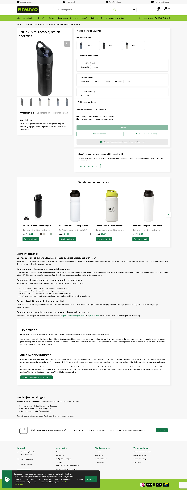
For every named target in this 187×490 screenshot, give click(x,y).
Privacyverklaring (139, 459)
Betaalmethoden (101, 459)
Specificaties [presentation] (43, 112)
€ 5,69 (28, 234)
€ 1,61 (64, 234)
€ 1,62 (137, 234)
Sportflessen (48, 24)
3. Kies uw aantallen (87, 102)
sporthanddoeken (69, 315)
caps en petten (93, 315)
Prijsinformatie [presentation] (60, 112)
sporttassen (81, 315)
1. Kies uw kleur (85, 37)
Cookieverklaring (139, 455)
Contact (98, 452)
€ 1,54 (101, 234)
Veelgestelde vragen (63, 459)
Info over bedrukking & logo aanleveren (36, 377)
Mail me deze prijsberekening (146, 134)
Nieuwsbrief (60, 455)
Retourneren (99, 462)
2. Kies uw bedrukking (88, 55)
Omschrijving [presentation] (27, 112)
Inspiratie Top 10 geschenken (66, 469)
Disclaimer (137, 462)
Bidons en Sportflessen (34, 24)
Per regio (59, 462)
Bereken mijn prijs (31, 239)
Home (19, 24)
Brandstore (99, 455)
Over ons (59, 452)
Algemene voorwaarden (142, 452)
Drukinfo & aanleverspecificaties (68, 466)
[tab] (27, 113)
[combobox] (85, 9)
